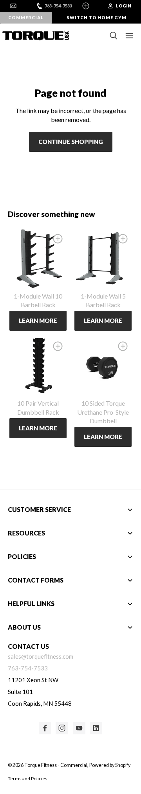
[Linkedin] (96, 728)
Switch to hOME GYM (97, 17)
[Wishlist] (58, 239)
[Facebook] (45, 728)
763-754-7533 (58, 5)
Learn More (38, 320)
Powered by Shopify (109, 765)
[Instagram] (62, 728)
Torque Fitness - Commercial (55, 765)
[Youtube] (79, 728)
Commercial (25, 17)
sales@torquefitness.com (40, 656)
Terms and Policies (27, 778)
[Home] (33, 36)
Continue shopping (70, 141)
